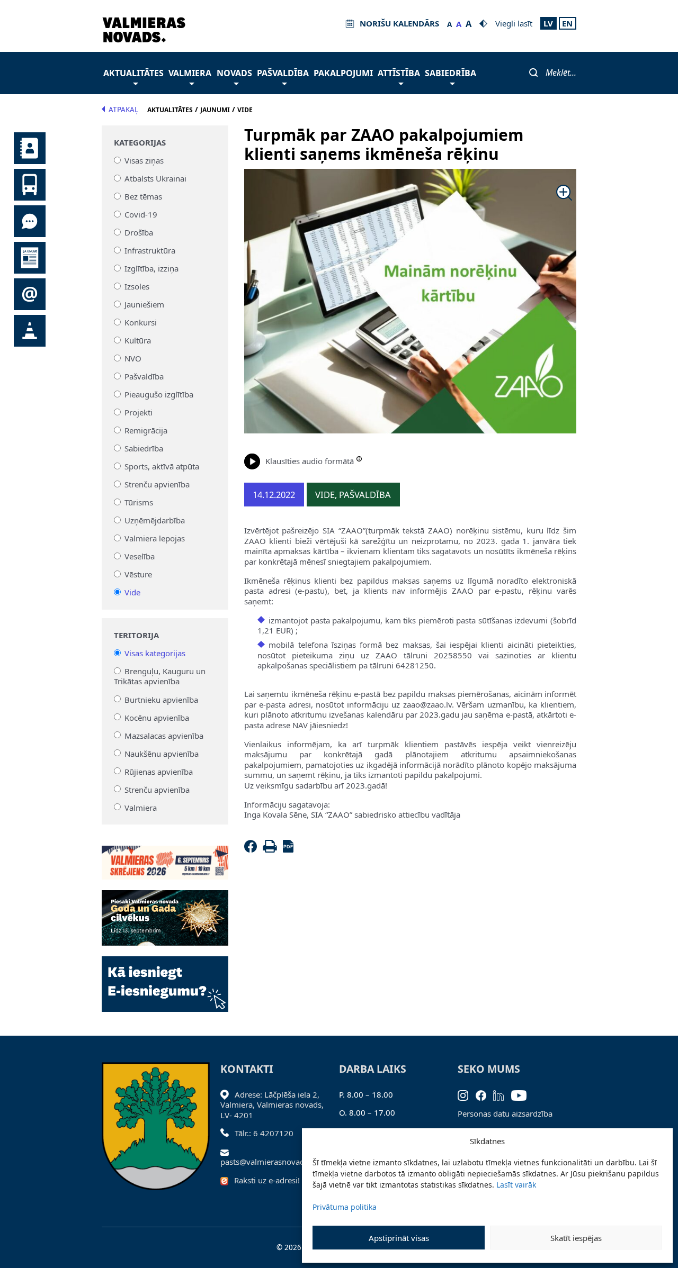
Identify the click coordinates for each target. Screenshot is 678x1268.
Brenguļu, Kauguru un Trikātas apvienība (160, 676)
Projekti (138, 412)
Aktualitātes (133, 73)
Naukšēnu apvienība (161, 753)
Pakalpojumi (343, 73)
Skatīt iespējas (576, 1238)
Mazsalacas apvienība (163, 735)
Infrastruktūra (149, 250)
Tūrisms (138, 502)
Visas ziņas (144, 160)
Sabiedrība (450, 73)
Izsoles (136, 286)
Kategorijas (140, 143)
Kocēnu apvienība (156, 717)
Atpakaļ (123, 109)
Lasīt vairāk (516, 1185)
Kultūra (137, 340)
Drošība (138, 232)
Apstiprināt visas (399, 1238)
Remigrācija (145, 430)
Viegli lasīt (513, 23)
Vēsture (138, 574)
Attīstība (399, 73)
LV (548, 23)
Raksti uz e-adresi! (267, 1180)
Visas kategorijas (154, 653)
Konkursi (140, 322)
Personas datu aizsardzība (505, 1113)
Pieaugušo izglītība (158, 394)
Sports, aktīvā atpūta (161, 466)
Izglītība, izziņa (151, 268)
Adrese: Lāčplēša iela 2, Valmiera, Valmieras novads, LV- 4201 (272, 1104)
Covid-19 (140, 214)
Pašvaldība (283, 73)
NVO (132, 358)
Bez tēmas (143, 196)
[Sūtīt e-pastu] (227, 1151)
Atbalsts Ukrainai (155, 178)
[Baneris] (165, 856)
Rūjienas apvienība (158, 771)
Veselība (139, 556)
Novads (234, 73)
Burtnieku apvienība (161, 699)
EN (567, 23)
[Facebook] (252, 849)
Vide (132, 592)
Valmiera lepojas (154, 538)
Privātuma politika (345, 1207)
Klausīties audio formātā (309, 461)
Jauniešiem (144, 304)
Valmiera (189, 73)
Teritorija (136, 635)
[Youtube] (522, 1094)
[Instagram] (467, 1094)
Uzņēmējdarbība (154, 520)
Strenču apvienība (157, 484)
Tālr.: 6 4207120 (264, 1133)
